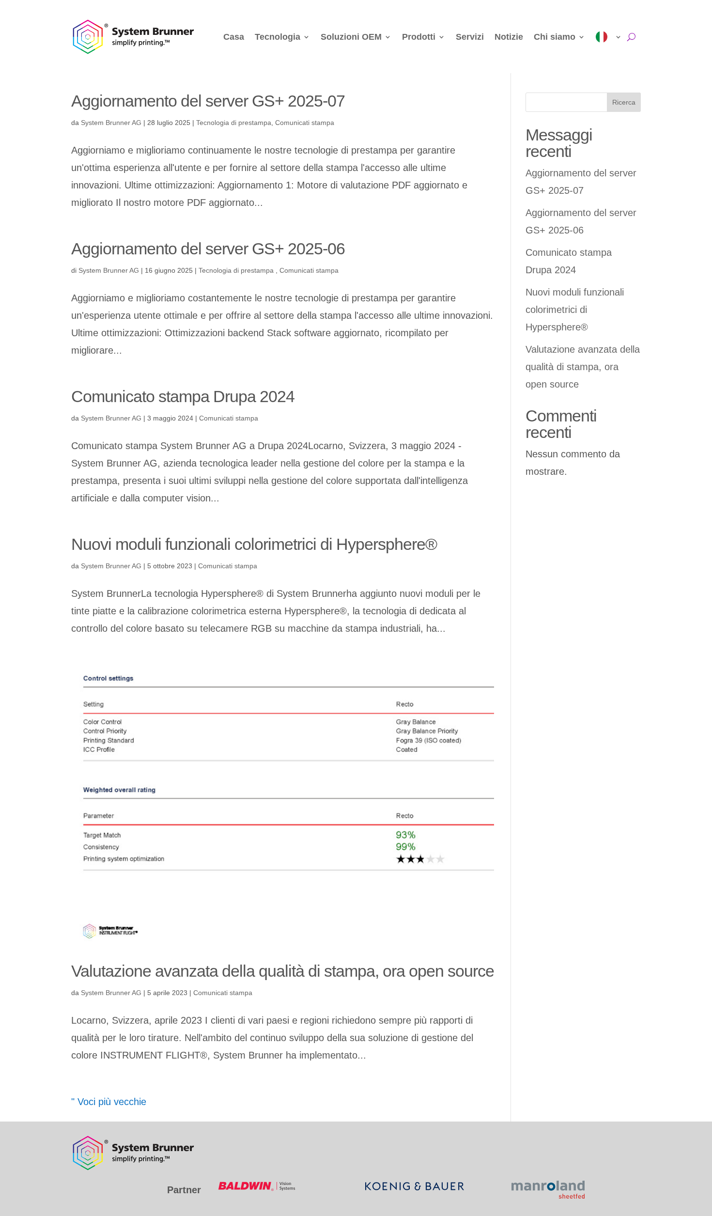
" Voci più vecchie (108, 1101)
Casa (233, 37)
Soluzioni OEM (351, 37)
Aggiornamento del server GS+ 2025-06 (208, 248)
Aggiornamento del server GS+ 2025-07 (208, 101)
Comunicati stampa (304, 122)
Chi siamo (554, 37)
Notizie (509, 37)
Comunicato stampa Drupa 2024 (182, 396)
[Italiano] (609, 37)
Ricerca (623, 102)
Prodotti (418, 37)
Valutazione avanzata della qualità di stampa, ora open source (282, 971)
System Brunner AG (111, 122)
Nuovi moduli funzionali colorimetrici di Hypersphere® (254, 544)
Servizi (470, 37)
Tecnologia (277, 37)
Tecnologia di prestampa (233, 122)
